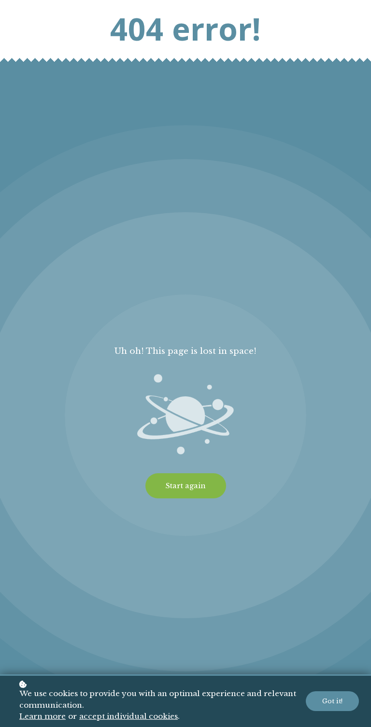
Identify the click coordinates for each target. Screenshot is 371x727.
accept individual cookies (128, 716)
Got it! (332, 701)
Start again (186, 485)
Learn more (42, 716)
